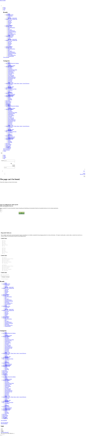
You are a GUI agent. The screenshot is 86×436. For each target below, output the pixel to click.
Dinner (9, 97)
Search (2, 160)
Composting (5, 270)
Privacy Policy (6, 260)
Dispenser (10, 98)
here (14, 433)
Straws (9, 24)
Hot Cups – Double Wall (12, 19)
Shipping (5, 257)
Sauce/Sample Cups (11, 78)
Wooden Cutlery (11, 86)
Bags (9, 28)
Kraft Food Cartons (11, 65)
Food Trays (10, 81)
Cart (4, 245)
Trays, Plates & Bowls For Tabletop (12, 63)
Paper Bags (10, 87)
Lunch (9, 96)
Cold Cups (10, 20)
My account (5, 244)
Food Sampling (8, 101)
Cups (9, 94)
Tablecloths (10, 99)
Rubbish (9, 147)
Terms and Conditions (7, 261)
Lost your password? (5, 432)
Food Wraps (8, 100)
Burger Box (10, 66)
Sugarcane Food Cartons (12, 69)
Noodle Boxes (10, 71)
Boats (9, 13)
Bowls (9, 63)
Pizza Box (10, 67)
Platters (9, 64)
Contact (4, 150)
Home (4, 7)
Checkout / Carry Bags (12, 88)
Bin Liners (10, 29)
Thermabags (10, 89)
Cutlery (9, 16)
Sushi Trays (10, 80)
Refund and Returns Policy (8, 258)
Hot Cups (9, 25)
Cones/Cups (10, 15)
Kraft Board (10, 32)
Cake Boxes (10, 68)
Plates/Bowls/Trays (11, 27)
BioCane (9, 21)
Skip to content (3, 0)
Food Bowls (10, 79)
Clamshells (10, 73)
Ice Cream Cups (11, 75)
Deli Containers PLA (12, 33)
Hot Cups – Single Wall (12, 18)
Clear (9, 91)
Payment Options (6, 259)
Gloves (9, 103)
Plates (9, 14)
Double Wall (10, 93)
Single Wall (10, 92)
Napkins (9, 23)
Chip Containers (11, 76)
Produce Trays (10, 82)
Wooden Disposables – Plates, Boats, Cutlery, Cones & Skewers (17, 83)
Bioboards (10, 22)
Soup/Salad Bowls (11, 30)
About (4, 8)
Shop (4, 9)
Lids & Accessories (11, 94)
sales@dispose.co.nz (6, 275)
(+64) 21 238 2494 (5, 274)
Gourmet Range (11, 34)
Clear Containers (11, 72)
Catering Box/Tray (11, 70)
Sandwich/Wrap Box (12, 77)
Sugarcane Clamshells (12, 31)
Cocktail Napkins (11, 95)
